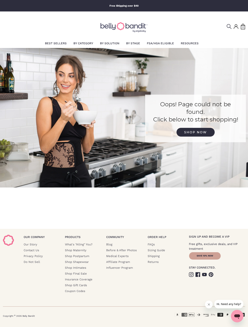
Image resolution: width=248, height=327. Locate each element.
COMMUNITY (115, 237)
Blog (109, 244)
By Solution (109, 43)
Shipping (154, 256)
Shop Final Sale (76, 273)
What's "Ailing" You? (78, 244)
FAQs (151, 244)
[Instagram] (191, 274)
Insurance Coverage (78, 279)
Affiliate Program (118, 262)
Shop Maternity (75, 250)
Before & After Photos (121, 250)
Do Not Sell (32, 262)
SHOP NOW (195, 132)
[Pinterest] (211, 274)
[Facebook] (198, 274)
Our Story (30, 244)
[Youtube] (205, 274)
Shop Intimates (75, 267)
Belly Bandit (28, 316)
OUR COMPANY (34, 237)
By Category (83, 43)
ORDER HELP (157, 237)
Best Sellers (56, 43)
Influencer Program (119, 267)
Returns (153, 262)
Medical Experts (117, 256)
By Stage (133, 43)
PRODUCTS (73, 237)
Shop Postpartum (77, 256)
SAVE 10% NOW (205, 256)
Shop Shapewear (77, 262)
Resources (190, 43)
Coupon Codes (75, 291)
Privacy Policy (33, 256)
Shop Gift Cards (76, 285)
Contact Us (31, 250)
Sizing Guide (156, 250)
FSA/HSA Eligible (160, 43)
